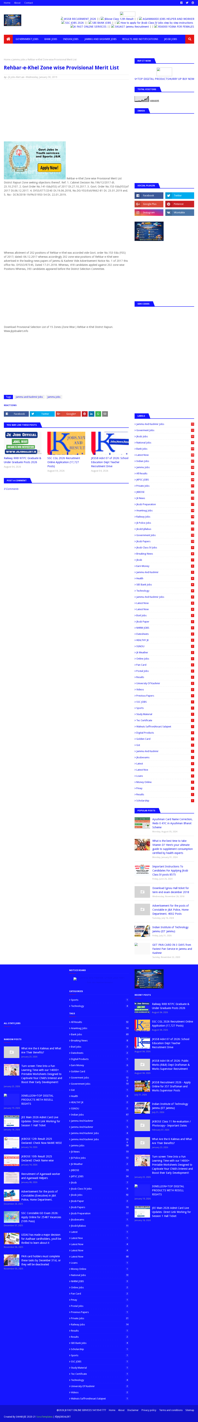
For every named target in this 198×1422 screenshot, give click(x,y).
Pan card (164, 664)
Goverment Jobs (165, 430)
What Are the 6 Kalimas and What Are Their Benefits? (41, 1050)
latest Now (164, 603)
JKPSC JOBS (165, 479)
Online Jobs (164, 658)
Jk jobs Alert (14, 77)
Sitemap (189, 1410)
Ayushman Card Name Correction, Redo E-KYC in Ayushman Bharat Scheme (172, 823)
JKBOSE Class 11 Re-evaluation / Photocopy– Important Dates (171, 1123)
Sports (164, 708)
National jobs (165, 442)
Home (7, 3)
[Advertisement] (66, 111)
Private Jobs (165, 485)
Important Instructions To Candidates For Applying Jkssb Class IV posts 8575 (170, 870)
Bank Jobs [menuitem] (50, 39)
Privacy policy (149, 1410)
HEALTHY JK (164, 640)
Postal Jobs (164, 671)
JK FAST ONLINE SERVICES (82, 26)
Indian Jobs (165, 461)
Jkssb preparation (165, 504)
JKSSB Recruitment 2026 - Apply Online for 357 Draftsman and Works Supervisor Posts (171, 1086)
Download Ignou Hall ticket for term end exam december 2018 (170, 890)
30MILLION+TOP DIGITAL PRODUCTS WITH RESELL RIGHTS (37, 1099)
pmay (164, 788)
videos (164, 689)
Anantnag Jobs (165, 510)
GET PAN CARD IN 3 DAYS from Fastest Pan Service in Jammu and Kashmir (172, 948)
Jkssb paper (164, 621)
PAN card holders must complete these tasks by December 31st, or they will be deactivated (41, 1260)
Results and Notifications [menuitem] (140, 39)
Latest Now (165, 454)
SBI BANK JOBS (101, 22)
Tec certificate (164, 720)
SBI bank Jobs (164, 584)
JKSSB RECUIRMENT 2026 (80, 18)
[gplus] (149, 204)
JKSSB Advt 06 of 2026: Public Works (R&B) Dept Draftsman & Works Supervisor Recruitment (171, 1064)
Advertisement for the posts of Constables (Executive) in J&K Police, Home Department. (39, 1195)
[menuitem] (8, 39)
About (17, 3)
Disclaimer (133, 1410)
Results (164, 677)
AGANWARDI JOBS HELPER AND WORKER (168, 18)
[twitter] (187, 3)
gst (164, 745)
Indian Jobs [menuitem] (71, 39)
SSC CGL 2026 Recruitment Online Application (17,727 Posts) (63, 462)
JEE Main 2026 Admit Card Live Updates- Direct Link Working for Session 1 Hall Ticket (40, 1121)
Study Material (164, 714)
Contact (28, 3)
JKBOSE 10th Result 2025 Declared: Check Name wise (37, 1158)
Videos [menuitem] (11, 47)
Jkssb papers (165, 541)
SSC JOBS (164, 701)
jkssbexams (164, 757)
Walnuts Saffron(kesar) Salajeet (164, 726)
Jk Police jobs (165, 522)
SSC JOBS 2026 (74, 22)
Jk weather (164, 652)
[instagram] (149, 212)
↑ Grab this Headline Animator (99, 982)
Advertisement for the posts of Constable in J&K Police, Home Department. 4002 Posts (170, 909)
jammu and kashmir (164, 751)
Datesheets (164, 633)
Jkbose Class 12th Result (118, 18)
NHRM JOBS (164, 627)
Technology (164, 590)
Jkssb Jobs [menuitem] (170, 39)
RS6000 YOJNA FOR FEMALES (168, 26)
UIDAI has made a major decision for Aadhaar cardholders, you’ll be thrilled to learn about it (41, 1238)
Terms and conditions (171, 1410)
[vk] (179, 212)
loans (164, 775)
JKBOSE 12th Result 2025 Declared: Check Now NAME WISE (41, 1140)
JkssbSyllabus (165, 529)
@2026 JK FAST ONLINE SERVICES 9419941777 (81, 1410)
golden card (164, 738)
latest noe (164, 769)
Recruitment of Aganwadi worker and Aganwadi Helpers (40, 1176)
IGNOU (164, 646)
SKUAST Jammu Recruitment (125, 26)
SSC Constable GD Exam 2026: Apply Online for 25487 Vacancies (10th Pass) (41, 1217)
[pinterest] (192, 3)
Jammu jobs (19, 59)
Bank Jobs (165, 448)
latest (164, 763)
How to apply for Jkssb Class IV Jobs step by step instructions (156, 22)
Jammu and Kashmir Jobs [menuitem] (100, 39)
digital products (164, 732)
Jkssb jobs (165, 436)
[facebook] (181, 3)
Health (164, 578)
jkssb (164, 559)
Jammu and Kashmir (164, 572)
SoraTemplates (44, 1416)
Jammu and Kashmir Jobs (29, 397)
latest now (164, 609)
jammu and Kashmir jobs (164, 596)
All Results (165, 473)
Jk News (165, 498)
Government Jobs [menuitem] (27, 39)
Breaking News (164, 553)
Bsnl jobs (164, 615)
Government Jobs (165, 535)
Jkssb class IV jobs (164, 547)
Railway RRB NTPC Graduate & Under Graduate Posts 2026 (22, 460)
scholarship (164, 800)
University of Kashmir (164, 683)
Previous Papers (164, 695)
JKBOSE (165, 492)
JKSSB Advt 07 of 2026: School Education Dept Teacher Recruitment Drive (109, 462)
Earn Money (164, 566)
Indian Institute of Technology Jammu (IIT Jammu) (170, 929)
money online (164, 782)
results (164, 794)
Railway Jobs (165, 516)
